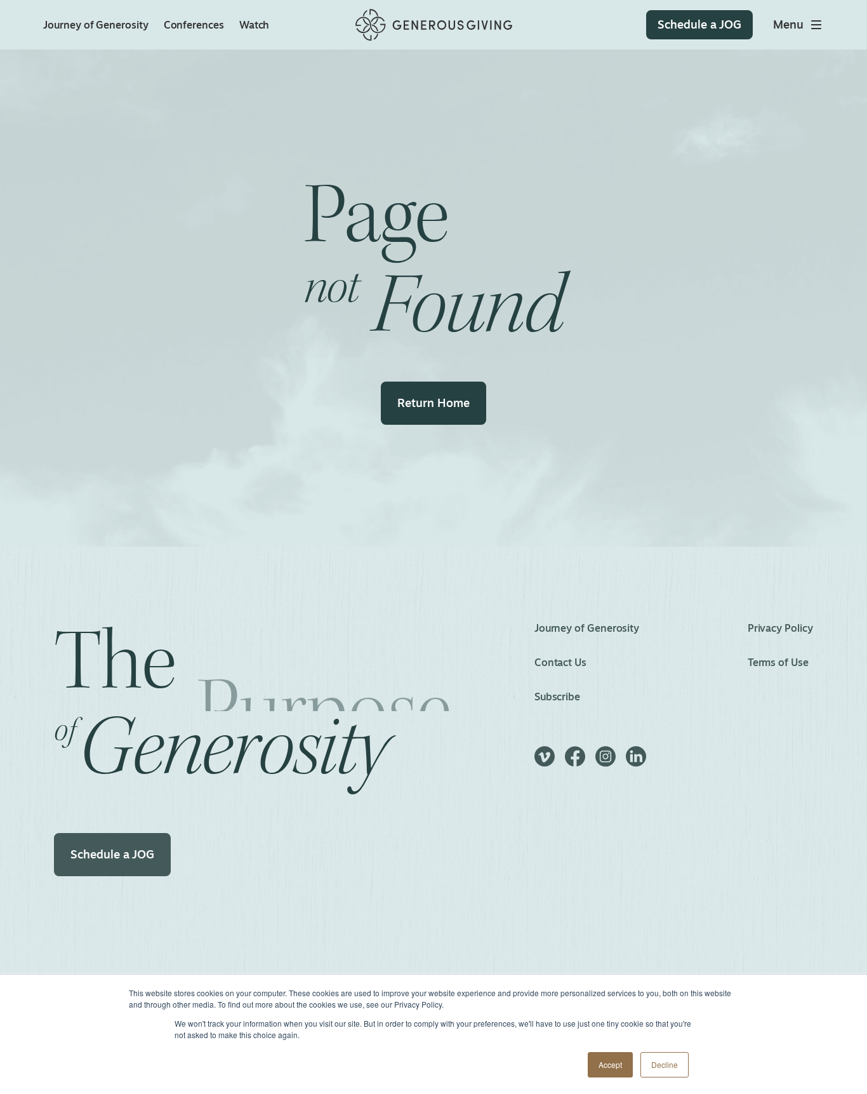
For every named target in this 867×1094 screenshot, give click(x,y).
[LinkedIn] (636, 762)
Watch (254, 25)
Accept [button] (610, 1064)
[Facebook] (575, 762)
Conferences (194, 25)
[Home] (433, 25)
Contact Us (560, 662)
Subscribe (557, 697)
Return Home (433, 402)
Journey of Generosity (95, 25)
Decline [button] (664, 1064)
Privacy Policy (780, 628)
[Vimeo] (544, 762)
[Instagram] (605, 762)
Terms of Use (778, 662)
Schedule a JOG (112, 854)
